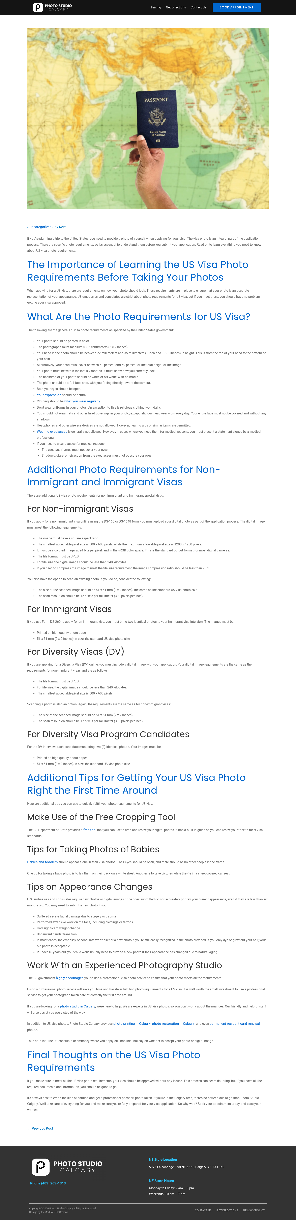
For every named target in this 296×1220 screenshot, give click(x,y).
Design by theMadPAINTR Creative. (49, 1212)
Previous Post (40, 1128)
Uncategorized (40, 227)
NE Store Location (163, 1160)
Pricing (156, 7)
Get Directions (176, 7)
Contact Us (198, 7)
